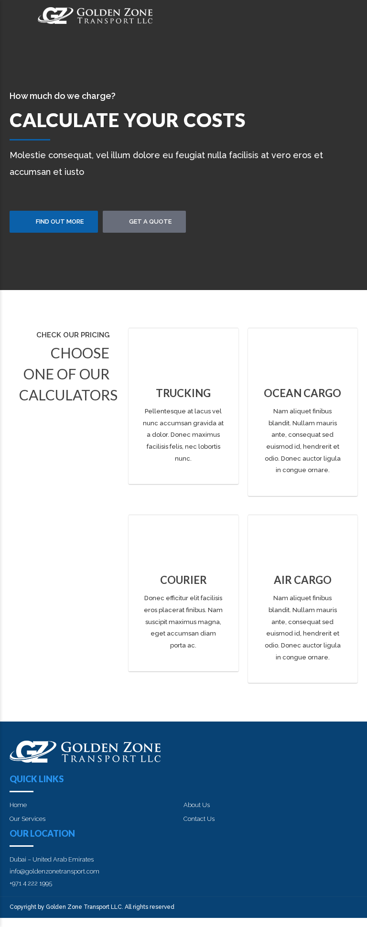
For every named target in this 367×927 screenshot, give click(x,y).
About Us (197, 804)
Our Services (27, 818)
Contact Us (199, 818)
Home (18, 804)
